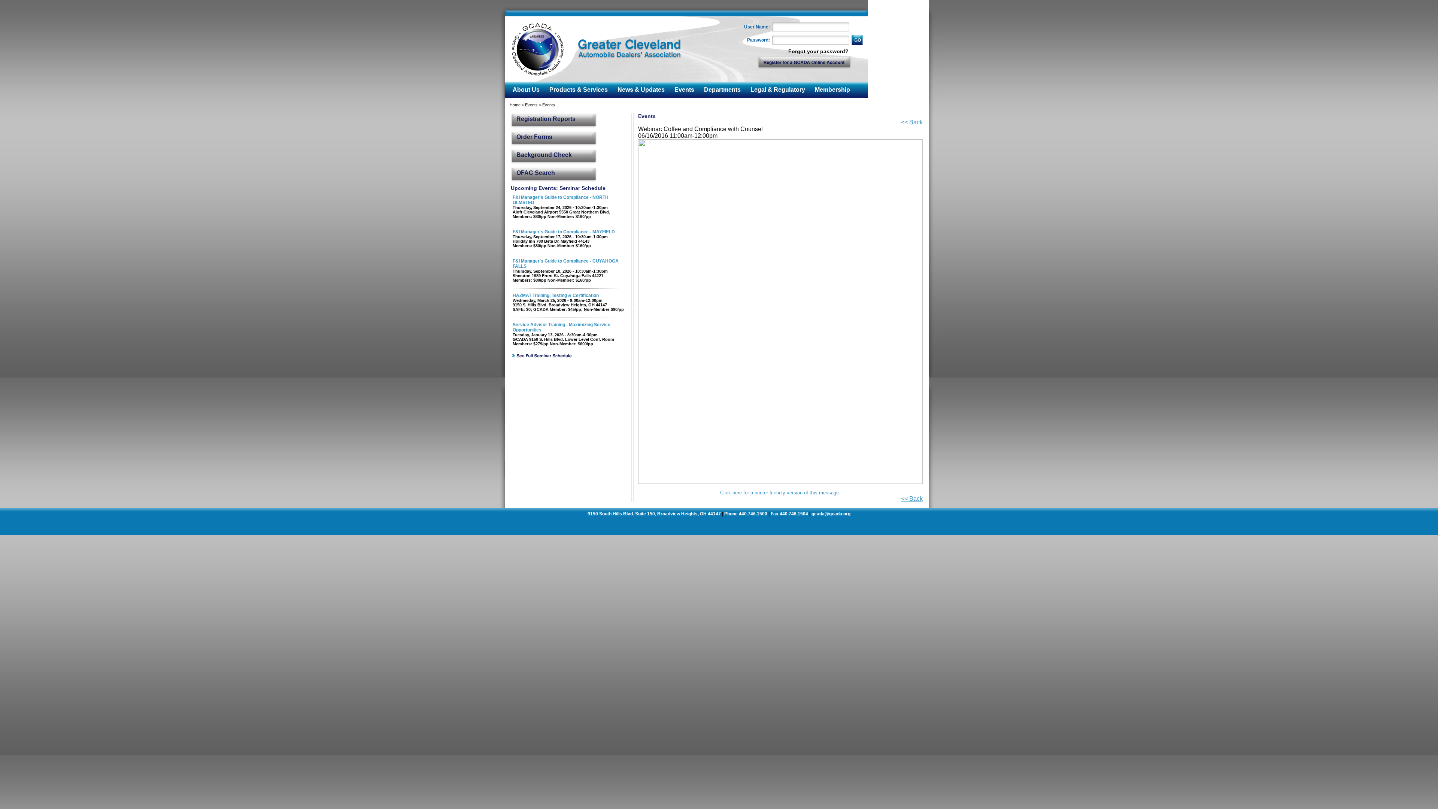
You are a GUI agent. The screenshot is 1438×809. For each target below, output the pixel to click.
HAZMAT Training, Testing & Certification (556, 295)
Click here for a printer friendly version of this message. (780, 493)
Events (531, 105)
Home (515, 105)
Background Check (544, 155)
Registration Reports (546, 119)
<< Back (912, 122)
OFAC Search (535, 173)
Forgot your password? (818, 51)
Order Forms (534, 137)
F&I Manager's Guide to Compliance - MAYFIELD (564, 231)
